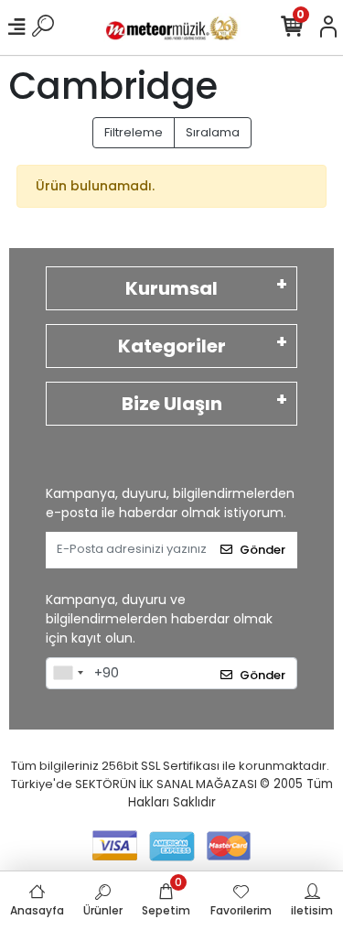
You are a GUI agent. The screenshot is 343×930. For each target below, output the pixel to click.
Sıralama (213, 132)
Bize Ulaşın (172, 403)
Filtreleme (133, 132)
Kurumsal (171, 288)
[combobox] (68, 673)
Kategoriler (172, 346)
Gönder (262, 549)
